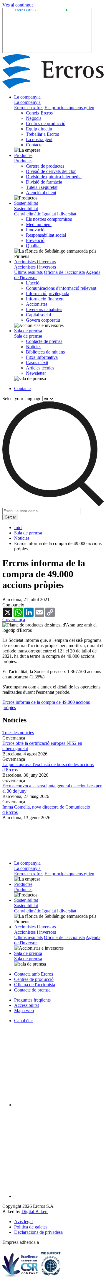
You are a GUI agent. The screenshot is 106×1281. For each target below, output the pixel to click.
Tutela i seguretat (41, 187)
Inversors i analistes (44, 309)
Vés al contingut (17, 4)
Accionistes (36, 304)
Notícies (33, 346)
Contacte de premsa (44, 341)
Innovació (35, 229)
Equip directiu (39, 128)
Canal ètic (23, 1020)
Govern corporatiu (43, 320)
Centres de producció (45, 123)
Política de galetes (30, 1226)
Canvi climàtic (27, 213)
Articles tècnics (40, 367)
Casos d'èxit (37, 362)
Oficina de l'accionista (64, 272)
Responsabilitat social (46, 235)
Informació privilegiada (47, 293)
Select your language (21, 398)
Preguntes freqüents (32, 999)
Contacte (34, 144)
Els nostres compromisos (49, 219)
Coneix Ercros (39, 112)
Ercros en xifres (28, 107)
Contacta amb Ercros (33, 973)
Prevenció (35, 240)
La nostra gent (39, 139)
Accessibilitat (26, 1005)
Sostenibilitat (26, 203)
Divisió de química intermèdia (54, 176)
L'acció (32, 282)
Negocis (33, 118)
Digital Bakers (34, 1211)
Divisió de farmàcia (44, 181)
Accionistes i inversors (35, 261)
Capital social (38, 314)
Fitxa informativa (42, 357)
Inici (18, 527)
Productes (23, 155)
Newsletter (36, 373)
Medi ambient (39, 224)
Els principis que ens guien (69, 107)
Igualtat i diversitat (59, 213)
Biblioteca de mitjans (45, 351)
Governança (13, 619)
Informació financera (45, 298)
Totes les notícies (18, 732)
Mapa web (24, 1010)
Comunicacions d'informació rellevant (61, 288)
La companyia (27, 96)
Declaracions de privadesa (38, 1232)
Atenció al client (41, 192)
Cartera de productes (45, 165)
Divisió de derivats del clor (51, 171)
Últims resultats (28, 272)
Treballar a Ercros (42, 134)
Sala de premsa (28, 330)
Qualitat (33, 245)
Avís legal (23, 1221)
